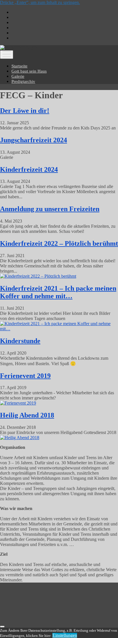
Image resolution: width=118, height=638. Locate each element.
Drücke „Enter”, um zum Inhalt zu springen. (40, 2)
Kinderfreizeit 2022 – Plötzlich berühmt (59, 243)
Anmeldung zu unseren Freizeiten (49, 209)
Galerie (17, 76)
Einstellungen (64, 635)
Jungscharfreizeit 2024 (33, 140)
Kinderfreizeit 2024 (29, 169)
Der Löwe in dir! (24, 110)
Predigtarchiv (23, 81)
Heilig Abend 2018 (27, 415)
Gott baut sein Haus (29, 71)
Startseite (19, 66)
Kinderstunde (20, 341)
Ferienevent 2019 (25, 375)
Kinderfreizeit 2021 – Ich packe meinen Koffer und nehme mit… (58, 292)
